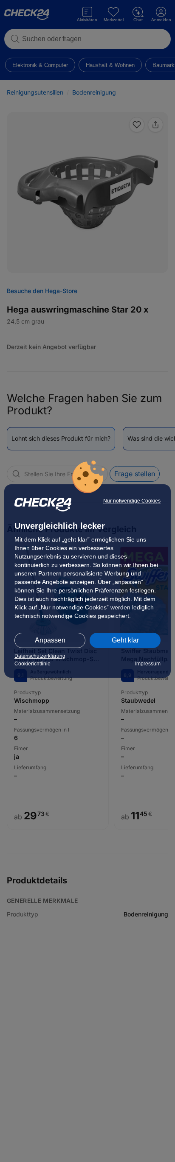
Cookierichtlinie (32, 664)
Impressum (148, 664)
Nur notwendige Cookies (132, 501)
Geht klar (125, 640)
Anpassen (50, 640)
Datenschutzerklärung (39, 656)
